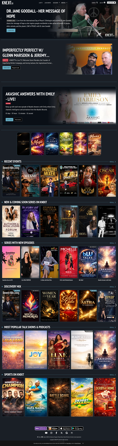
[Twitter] (61, 432)
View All (112, 162)
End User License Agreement (75, 437)
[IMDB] (71, 432)
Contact (44, 437)
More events (18, 120)
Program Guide (15, 68)
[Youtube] (46, 432)
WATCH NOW (7, 68)
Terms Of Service (67, 437)
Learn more (11, 30)
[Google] (66, 432)
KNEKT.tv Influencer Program (51, 437)
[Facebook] (56, 432)
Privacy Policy (60, 437)
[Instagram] (51, 432)
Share (40, 437)
